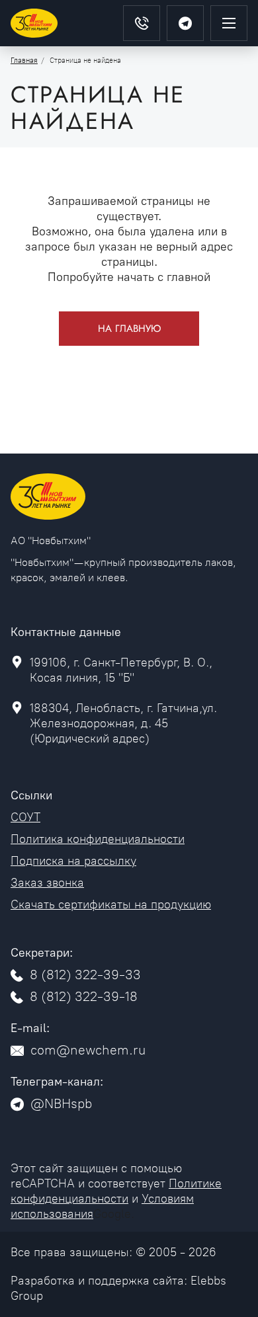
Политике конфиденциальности (116, 1191)
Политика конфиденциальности (98, 839)
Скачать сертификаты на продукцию (111, 904)
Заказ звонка (47, 882)
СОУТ (25, 817)
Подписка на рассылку (73, 861)
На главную (129, 328)
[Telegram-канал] (185, 23)
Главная (24, 60)
